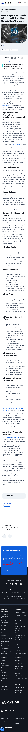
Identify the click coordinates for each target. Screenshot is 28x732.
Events (3, 668)
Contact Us (18, 690)
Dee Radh (5, 46)
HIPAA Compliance (20, 653)
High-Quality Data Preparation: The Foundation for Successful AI (13, 65)
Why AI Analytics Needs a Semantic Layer (11, 529)
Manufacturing (19, 620)
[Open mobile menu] (25, 2)
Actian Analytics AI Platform (10, 437)
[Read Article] (14, 514)
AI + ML (3, 633)
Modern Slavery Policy (20, 718)
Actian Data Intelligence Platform (4, 616)
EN (21, 3)
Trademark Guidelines (20, 721)
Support (17, 660)
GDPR (17, 647)
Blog (2, 9)
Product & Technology (10, 9)
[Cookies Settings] (2, 729)
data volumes (10, 84)
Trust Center (4, 689)
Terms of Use (4, 718)
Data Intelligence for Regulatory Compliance (20, 637)
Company (4, 660)
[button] (4, 536)
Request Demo (19, 687)
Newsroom (4, 678)
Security (17, 723)
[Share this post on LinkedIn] (18, 58)
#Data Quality (5, 49)
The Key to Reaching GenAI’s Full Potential (14, 598)
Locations (4, 686)
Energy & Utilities (20, 612)
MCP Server (4, 635)
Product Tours (19, 693)
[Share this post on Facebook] (12, 58)
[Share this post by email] (22, 58)
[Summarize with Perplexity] (16, 584)
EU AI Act (18, 650)
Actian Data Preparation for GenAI (13, 68)
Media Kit (4, 675)
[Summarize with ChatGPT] (11, 584)
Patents (3, 723)
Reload (7, 570)
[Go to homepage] (6, 2)
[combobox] (20, 2)
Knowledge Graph (6, 638)
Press (2, 681)
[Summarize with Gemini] (6, 584)
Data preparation (7, 73)
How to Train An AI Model (14, 596)
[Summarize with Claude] (21, 584)
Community (18, 663)
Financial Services (20, 615)
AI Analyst (4, 625)
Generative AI (6, 105)
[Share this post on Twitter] (15, 58)
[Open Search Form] (14, 2)
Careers (3, 683)
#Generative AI (13, 49)
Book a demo (6, 479)
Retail (17, 623)
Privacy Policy (5, 559)
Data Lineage (5, 648)
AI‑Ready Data (19, 642)
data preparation (17, 144)
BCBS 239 (18, 645)
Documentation (19, 666)
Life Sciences (19, 618)
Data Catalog (5, 641)
